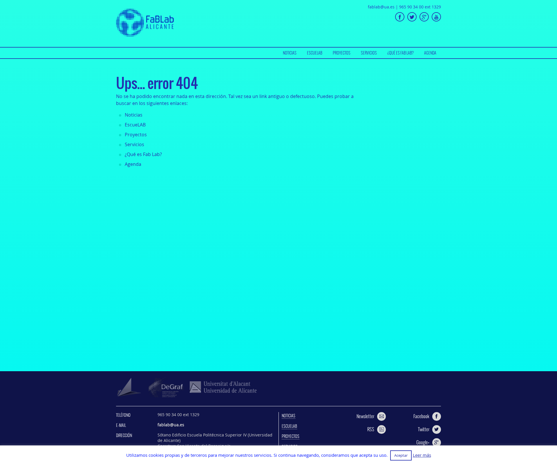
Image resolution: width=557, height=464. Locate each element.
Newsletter (365, 416)
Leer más (422, 455)
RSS (370, 429)
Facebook (421, 416)
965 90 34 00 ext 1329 (420, 7)
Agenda (430, 53)
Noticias (289, 53)
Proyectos (341, 53)
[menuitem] (289, 53)
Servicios (369, 53)
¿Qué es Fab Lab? (400, 53)
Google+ (422, 442)
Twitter (423, 429)
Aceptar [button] (401, 455)
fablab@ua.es (381, 7)
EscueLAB (314, 53)
